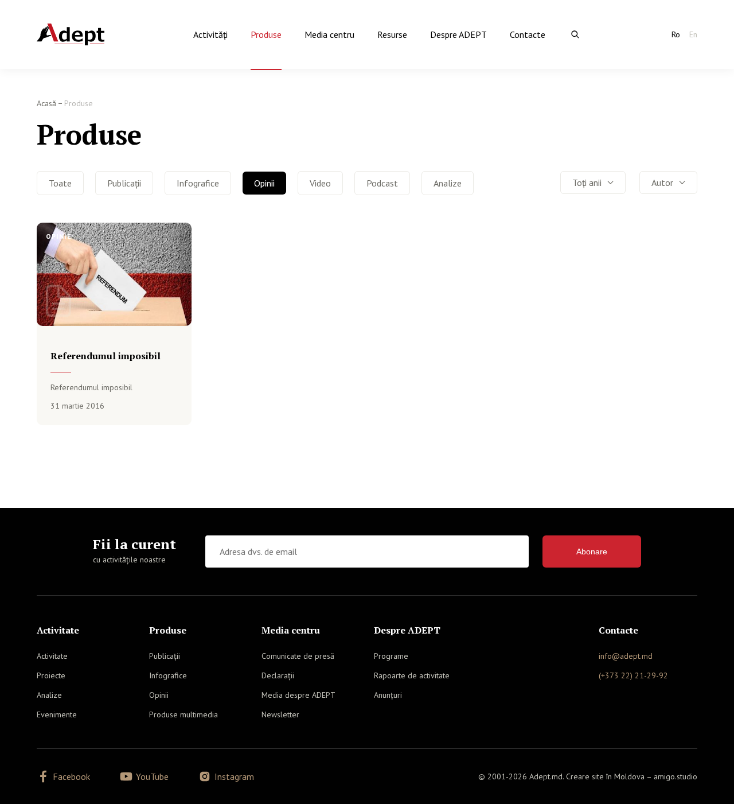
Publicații (124, 183)
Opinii (264, 183)
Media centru (329, 34)
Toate (60, 183)
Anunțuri (388, 695)
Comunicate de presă (297, 656)
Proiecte (51, 675)
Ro (675, 34)
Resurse (392, 34)
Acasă (46, 103)
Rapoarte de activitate (412, 675)
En (693, 34)
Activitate (52, 656)
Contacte (527, 34)
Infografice (198, 183)
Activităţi (210, 34)
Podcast (382, 183)
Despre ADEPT (458, 34)
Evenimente (57, 714)
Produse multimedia (183, 714)
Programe (391, 656)
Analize (448, 183)
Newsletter (280, 714)
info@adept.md (626, 656)
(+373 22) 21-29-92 (633, 675)
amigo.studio (675, 776)
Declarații (277, 675)
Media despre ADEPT (298, 695)
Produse (266, 34)
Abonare (591, 551)
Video (320, 183)
